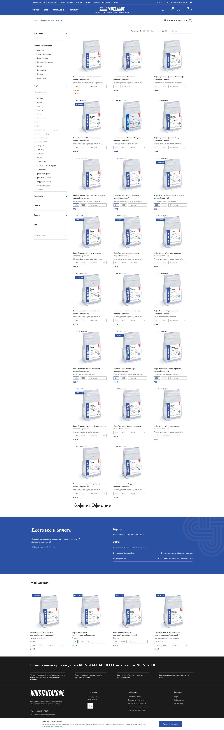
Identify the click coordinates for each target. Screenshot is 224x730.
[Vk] (90, 706)
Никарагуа (159, 641)
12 (140, 31)
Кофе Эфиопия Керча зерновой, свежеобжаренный (127, 196)
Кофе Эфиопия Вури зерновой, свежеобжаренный (166, 312)
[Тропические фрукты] (34, 173)
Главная (35, 20)
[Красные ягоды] (34, 138)
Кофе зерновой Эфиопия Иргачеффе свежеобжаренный (169, 78)
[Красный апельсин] (34, 142)
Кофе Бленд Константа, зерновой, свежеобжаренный (87, 78)
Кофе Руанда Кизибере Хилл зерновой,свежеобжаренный (42, 633)
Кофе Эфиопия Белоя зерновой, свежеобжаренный (86, 312)
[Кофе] (34, 38)
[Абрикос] (34, 98)
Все (152, 31)
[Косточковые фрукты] (34, 134)
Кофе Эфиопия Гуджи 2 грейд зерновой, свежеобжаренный (89, 485)
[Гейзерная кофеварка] (34, 54)
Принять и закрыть (170, 724)
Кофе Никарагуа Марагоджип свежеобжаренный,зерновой (167, 633)
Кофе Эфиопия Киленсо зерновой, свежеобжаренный (128, 427)
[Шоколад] (34, 189)
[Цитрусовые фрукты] (34, 181)
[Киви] (34, 126)
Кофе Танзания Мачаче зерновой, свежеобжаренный (87, 139)
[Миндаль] (34, 153)
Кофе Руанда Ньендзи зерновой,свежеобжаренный (125, 633)
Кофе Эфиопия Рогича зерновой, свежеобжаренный (86, 369)
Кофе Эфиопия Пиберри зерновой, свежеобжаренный (128, 485)
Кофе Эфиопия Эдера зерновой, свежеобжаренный (167, 427)
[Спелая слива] (34, 169)
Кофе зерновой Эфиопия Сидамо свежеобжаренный (127, 139)
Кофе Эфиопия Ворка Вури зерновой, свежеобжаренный (169, 196)
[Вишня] (34, 114)
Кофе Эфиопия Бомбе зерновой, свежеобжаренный (127, 369)
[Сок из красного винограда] (34, 165)
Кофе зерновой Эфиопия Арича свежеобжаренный (127, 78)
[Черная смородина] (34, 185)
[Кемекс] (34, 66)
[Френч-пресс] (34, 78)
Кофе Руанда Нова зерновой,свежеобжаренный (83, 633)
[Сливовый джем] (34, 161)
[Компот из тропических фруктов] (34, 130)
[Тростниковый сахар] (34, 177)
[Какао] (34, 122)
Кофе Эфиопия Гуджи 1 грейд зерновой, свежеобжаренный (89, 196)
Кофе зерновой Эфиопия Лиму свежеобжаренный (166, 139)
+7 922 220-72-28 (162, 2)
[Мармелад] (34, 150)
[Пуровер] (34, 74)
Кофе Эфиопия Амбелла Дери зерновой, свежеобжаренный (90, 427)
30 (148, 31)
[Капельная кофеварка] (34, 62)
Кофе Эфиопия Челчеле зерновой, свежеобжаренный (168, 254)
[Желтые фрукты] (34, 118)
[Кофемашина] (34, 70)
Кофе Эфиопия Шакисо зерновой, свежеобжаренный (87, 254)
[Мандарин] (34, 146)
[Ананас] (34, 102)
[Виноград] (34, 110)
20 (144, 31)
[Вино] (34, 106)
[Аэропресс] (34, 50)
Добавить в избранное (107, 40)
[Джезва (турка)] (34, 58)
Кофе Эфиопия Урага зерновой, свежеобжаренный (127, 254)
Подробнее (58, 727)
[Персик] (34, 157)
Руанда (33, 641)
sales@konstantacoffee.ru (178, 2)
